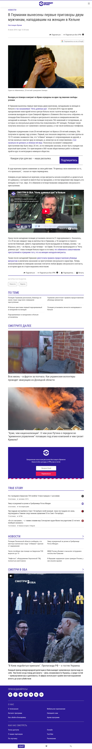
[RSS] (36, 694)
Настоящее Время (15, 25)
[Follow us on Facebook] (10, 694)
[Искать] (70, 746)
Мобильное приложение (56, 709)
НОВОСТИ (14, 536)
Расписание (51, 738)
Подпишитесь (69, 160)
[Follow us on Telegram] (31, 694)
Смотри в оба (17, 569)
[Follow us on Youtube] (21, 694)
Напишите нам (52, 713)
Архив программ (53, 717)
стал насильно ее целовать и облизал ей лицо (42, 141)
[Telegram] (46, 746)
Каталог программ (15, 713)
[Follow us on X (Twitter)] (15, 694)
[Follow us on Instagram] (26, 694)
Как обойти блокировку (17, 717)
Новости (12, 10)
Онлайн (50, 730)
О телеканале (13, 709)
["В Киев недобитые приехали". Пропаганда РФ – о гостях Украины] (46, 618)
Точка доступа (13, 730)
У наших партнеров (15, 734)
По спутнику (12, 738)
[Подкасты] (41, 694)
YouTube (50, 734)
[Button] (55, 34)
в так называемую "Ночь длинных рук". (31, 109)
